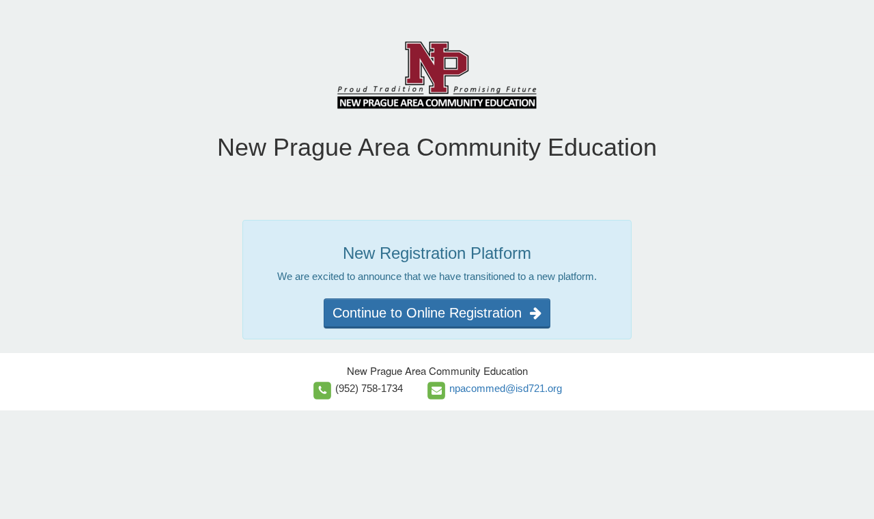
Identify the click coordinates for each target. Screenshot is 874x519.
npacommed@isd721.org (505, 388)
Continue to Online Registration (431, 312)
